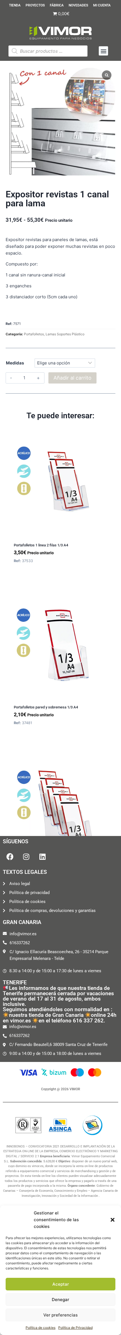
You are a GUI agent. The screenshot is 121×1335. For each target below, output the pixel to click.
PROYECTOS (35, 5)
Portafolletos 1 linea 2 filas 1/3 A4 (41, 545)
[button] (112, 1220)
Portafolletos (34, 334)
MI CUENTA (102, 5)
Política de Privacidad (75, 1327)
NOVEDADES (78, 5)
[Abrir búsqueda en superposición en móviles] (48, 51)
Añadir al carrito (72, 378)
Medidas (15, 363)
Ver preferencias (60, 1315)
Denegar (60, 1299)
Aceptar (60, 1284)
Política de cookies (40, 1327)
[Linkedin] (42, 857)
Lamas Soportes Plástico (65, 334)
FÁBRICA (57, 5)
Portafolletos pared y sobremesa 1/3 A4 (46, 707)
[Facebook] (10, 857)
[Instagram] (26, 857)
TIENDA (15, 5)
